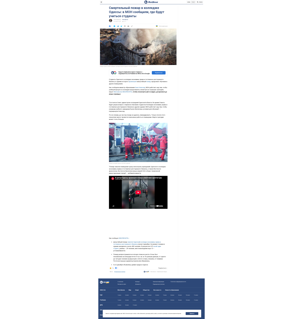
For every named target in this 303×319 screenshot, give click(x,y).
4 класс (142, 295)
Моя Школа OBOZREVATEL (123, 92)
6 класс (157, 295)
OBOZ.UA (102, 290)
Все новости (157, 290)
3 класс (134, 295)
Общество (146, 290)
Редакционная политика (119, 271)
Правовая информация (158, 281)
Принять (192, 313)
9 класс (180, 295)
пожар (148, 81)
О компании (120, 281)
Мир (130, 290)
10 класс (188, 295)
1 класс (119, 295)
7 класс (165, 295)
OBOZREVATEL (124, 238)
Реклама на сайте (122, 284)
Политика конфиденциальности (178, 281)
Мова (188, 2)
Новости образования (172, 290)
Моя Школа (125, 19)
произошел (133, 81)
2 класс (127, 295)
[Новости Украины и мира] (146, 272)
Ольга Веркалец (117, 19)
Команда (137, 281)
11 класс (196, 295)
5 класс (150, 295)
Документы (138, 284)
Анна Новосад (140, 87)
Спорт (137, 290)
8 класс (172, 295)
